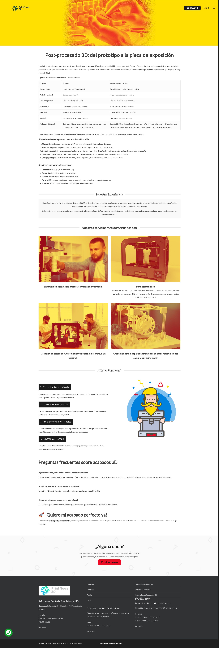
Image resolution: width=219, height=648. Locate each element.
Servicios (90, 589)
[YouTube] (148, 599)
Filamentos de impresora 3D (146, 595)
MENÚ (207, 8)
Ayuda (89, 595)
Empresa (90, 584)
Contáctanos (109, 562)
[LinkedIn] (141, 599)
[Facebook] (146, 599)
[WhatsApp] (143, 599)
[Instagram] (138, 599)
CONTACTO (192, 8)
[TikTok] (136, 599)
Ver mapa (42, 627)
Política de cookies (142, 589)
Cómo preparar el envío (144, 584)
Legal (89, 600)
